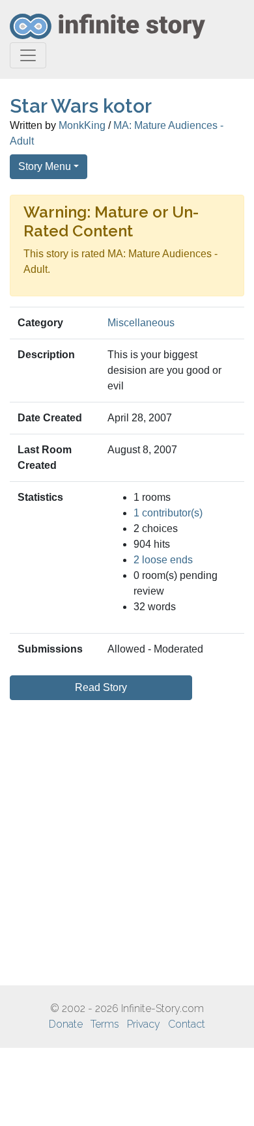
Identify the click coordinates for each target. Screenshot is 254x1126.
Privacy (143, 1024)
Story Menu (44, 166)
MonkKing (82, 125)
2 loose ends (163, 559)
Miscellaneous (141, 322)
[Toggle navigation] (28, 55)
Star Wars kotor (81, 105)
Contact (186, 1024)
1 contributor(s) (168, 512)
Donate (66, 1024)
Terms (105, 1024)
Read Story (101, 687)
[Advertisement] (127, 843)
